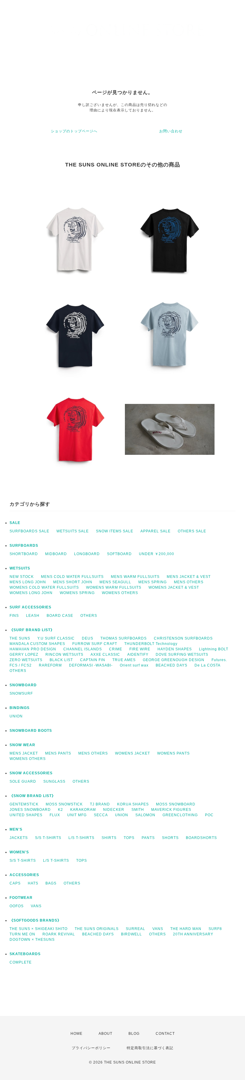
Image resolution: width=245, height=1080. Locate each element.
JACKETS (19, 838)
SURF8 (215, 929)
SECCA (101, 815)
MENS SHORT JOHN (72, 582)
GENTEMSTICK (24, 804)
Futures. (219, 660)
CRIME (115, 649)
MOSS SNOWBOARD (175, 804)
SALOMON (145, 815)
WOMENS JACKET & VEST (173, 587)
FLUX (55, 815)
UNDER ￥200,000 (156, 554)
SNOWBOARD (23, 685)
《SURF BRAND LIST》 (32, 630)
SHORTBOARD (24, 554)
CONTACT (165, 1033)
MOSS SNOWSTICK (64, 804)
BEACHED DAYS (171, 665)
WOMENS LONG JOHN (31, 593)
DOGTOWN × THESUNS (32, 939)
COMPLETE (21, 962)
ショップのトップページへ (74, 131)
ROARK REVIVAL (58, 934)
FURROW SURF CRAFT (94, 644)
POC (209, 815)
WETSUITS (20, 568)
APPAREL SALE (155, 531)
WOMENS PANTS (173, 753)
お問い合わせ (171, 131)
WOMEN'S (19, 852)
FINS (14, 616)
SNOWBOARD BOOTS (31, 730)
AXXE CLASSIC (105, 654)
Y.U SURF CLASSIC (56, 638)
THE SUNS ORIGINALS (97, 929)
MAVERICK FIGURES (171, 810)
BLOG (134, 1033)
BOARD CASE (60, 616)
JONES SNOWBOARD (30, 810)
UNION (16, 716)
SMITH (137, 810)
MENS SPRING (152, 582)
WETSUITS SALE (72, 531)
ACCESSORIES (24, 875)
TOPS (129, 838)
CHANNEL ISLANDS (82, 649)
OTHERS (88, 616)
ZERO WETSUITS (26, 660)
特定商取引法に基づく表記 (150, 1048)
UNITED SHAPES (26, 815)
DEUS (87, 638)
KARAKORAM (83, 810)
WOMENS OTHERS (120, 593)
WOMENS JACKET (132, 753)
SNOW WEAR (22, 745)
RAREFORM (50, 665)
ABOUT (105, 1033)
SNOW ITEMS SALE (114, 531)
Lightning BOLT (213, 649)
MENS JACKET (24, 753)
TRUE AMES (124, 660)
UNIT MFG (77, 815)
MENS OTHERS (188, 582)
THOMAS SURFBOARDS (123, 638)
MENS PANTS (58, 753)
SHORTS (170, 838)
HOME (76, 1033)
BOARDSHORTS (201, 838)
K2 (60, 810)
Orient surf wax (134, 665)
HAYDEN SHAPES (174, 649)
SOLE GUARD (23, 781)
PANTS (148, 838)
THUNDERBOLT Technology (150, 644)
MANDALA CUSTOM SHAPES (37, 644)
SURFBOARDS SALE (29, 531)
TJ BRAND (100, 804)
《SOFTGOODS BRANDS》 (35, 920)
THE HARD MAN (185, 929)
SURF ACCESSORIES (30, 607)
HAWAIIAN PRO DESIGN (33, 649)
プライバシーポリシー (91, 1048)
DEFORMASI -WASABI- (91, 665)
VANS (36, 906)
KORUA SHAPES (133, 804)
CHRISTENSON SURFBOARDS (183, 638)
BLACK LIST (61, 660)
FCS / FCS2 (21, 665)
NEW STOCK (22, 577)
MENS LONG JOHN (28, 582)
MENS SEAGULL (115, 582)
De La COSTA (207, 665)
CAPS (15, 883)
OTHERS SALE (192, 531)
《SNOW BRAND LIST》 (33, 796)
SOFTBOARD (119, 554)
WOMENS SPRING (77, 593)
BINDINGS (20, 708)
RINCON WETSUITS (64, 654)
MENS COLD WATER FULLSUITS (72, 577)
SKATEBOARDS (25, 954)
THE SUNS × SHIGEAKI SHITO (39, 929)
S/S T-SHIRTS (48, 838)
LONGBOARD (87, 554)
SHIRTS (109, 838)
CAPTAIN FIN (92, 660)
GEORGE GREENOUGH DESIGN (173, 660)
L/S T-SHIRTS (81, 838)
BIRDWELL (131, 934)
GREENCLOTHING (180, 815)
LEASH (32, 616)
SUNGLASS (54, 781)
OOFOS (17, 906)
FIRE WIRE (139, 649)
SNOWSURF (21, 693)
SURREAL (135, 929)
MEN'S (16, 829)
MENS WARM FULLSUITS (135, 577)
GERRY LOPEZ (24, 654)
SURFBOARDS (24, 545)
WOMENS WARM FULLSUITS (113, 587)
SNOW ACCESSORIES (31, 773)
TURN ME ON (22, 934)
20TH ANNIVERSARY (193, 934)
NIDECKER (113, 810)
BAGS (50, 883)
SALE (15, 523)
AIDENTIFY (137, 654)
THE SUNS (20, 638)
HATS (33, 883)
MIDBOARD (56, 554)
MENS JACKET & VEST (189, 577)
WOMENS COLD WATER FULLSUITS (44, 587)
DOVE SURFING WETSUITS (182, 654)
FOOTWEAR (21, 898)
